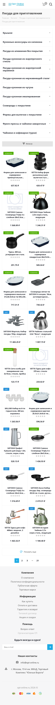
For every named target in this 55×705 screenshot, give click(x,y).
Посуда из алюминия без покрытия (23, 51)
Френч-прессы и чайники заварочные (24, 123)
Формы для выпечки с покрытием (22, 114)
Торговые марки (27, 589)
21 (38, 560)
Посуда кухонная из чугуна (18, 87)
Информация (28, 596)
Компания (27, 572)
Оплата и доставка (27, 605)
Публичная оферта (27, 585)
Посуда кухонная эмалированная (21, 96)
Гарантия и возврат (27, 609)
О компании (27, 577)
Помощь (27, 624)
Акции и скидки (27, 617)
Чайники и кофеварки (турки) (20, 132)
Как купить (27, 601)
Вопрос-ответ (27, 629)
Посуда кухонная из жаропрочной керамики (22, 69)
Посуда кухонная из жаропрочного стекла (22, 60)
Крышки (7, 32)
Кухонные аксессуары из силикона (22, 41)
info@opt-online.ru (30, 662)
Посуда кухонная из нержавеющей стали (26, 78)
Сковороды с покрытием (17, 105)
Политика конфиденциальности (27, 581)
